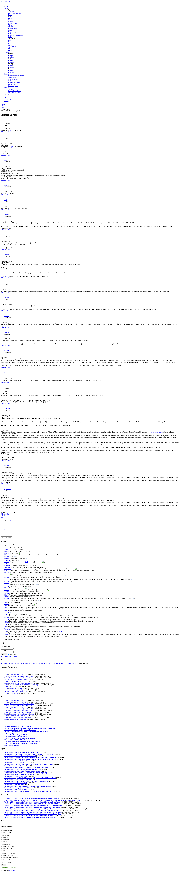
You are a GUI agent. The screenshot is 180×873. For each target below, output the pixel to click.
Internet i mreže (12, 28)
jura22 (6, 602)
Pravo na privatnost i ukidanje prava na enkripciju (23, 685)
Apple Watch (12, 47)
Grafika (10, 26)
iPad (9, 43)
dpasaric (6, 558)
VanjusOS (64, 663)
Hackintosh (6, 860)
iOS (9, 48)
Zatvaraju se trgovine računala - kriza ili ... (21, 678)
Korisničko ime (5, 647)
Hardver (10, 18)
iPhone (10, 42)
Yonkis (6, 588)
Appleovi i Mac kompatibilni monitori (21, 683)
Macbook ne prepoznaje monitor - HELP (22, 676)
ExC (5, 137)
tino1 (58, 663)
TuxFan (6, 254)
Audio (10, 30)
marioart (35, 663)
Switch (10, 37)
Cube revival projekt (21, 679)
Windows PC (7, 862)
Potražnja (11, 57)
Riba (5, 614)
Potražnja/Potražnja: (16, 761)
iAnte (26, 663)
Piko (45, 663)
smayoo (6, 185)
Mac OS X (11, 21)
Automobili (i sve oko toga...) (17, 674)
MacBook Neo (7, 851)
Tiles (6, 276)
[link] (26, 562)
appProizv (7, 408)
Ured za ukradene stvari (15, 13)
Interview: (17, 726)
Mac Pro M (6, 844)
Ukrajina (11, 686)
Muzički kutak (13, 693)
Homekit (10, 50)
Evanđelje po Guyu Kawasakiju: (32, 798)
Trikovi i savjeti (12, 79)
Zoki (76, 663)
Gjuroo (6, 551)
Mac (2, 106)
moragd (41, 663)
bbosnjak (7, 629)
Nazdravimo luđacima (14, 91)
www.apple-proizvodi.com (155, 432)
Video (10, 25)
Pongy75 (7, 549)
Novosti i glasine (13, 86)
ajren (5, 283)
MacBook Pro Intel (9, 853)
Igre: (12, 745)
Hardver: (15, 735)
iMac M (5, 837)
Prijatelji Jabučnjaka (14, 82)
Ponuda (10, 55)
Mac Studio (6, 839)
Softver (10, 20)
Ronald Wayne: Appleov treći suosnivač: (35, 809)
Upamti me (13, 654)
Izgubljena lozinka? (13, 656)
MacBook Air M (8, 848)
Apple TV (11, 45)
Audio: (9, 733)
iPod (9, 40)
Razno (10, 15)
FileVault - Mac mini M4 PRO (19, 691)
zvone (6, 570)
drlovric (6, 548)
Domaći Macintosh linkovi (16, 75)
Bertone (10, 521)
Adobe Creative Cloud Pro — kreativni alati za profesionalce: (43, 800)
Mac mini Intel (7, 830)
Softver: (26, 731)
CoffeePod (7, 560)
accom (3, 663)
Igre (9, 33)
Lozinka (3, 650)
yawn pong (71, 663)
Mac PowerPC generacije (10, 857)
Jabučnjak (11, 11)
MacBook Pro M (8, 855)
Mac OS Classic (13, 23)
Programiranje (12, 32)
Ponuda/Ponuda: (21, 752)
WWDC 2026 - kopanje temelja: (32, 802)
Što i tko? (11, 89)
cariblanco (7, 569)
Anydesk (12, 130)
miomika (7, 567)
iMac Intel (6, 835)
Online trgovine (13, 84)
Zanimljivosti (12, 77)
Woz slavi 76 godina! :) (16, 690)
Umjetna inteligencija (15, 688)
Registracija (4, 656)
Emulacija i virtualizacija (15, 35)
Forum (3, 104)
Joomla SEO (12, 870)
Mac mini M (7, 833)
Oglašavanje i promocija (15, 92)
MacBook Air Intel (9, 846)
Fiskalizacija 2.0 (14, 681)
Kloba (6, 555)
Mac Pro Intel (7, 842)
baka (6, 663)
